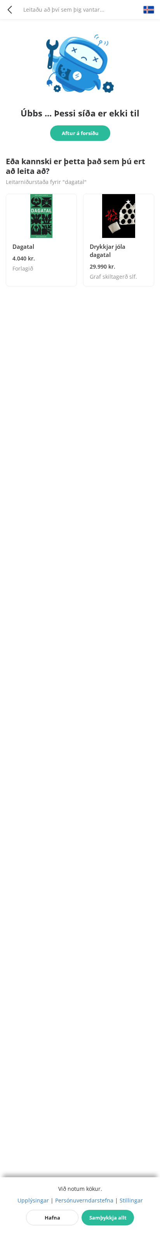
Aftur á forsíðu (80, 133)
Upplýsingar (33, 1200)
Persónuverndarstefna (84, 1200)
